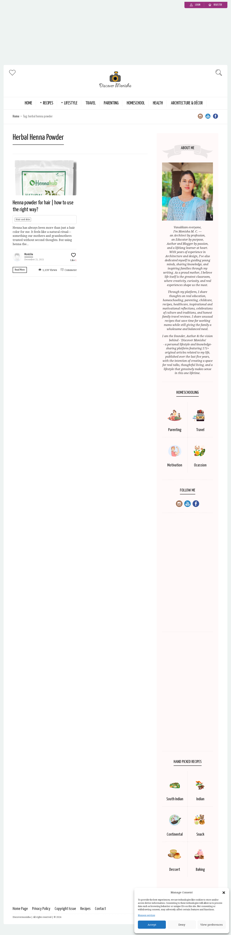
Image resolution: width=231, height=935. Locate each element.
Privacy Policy (41, 909)
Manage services (146, 915)
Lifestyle (70, 103)
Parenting (111, 103)
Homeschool (136, 103)
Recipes (48, 103)
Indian (200, 799)
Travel (91, 103)
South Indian (174, 799)
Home (28, 103)
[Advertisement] (115, 38)
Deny (181, 924)
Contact (100, 909)
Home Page (20, 909)
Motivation (174, 465)
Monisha (28, 254)
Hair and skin (23, 219)
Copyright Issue (65, 909)
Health (158, 103)
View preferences (211, 924)
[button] (224, 892)
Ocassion (200, 465)
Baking (200, 870)
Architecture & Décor (187, 103)
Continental (175, 834)
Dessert (174, 870)
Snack (200, 834)
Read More (20, 269)
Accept (152, 924)
